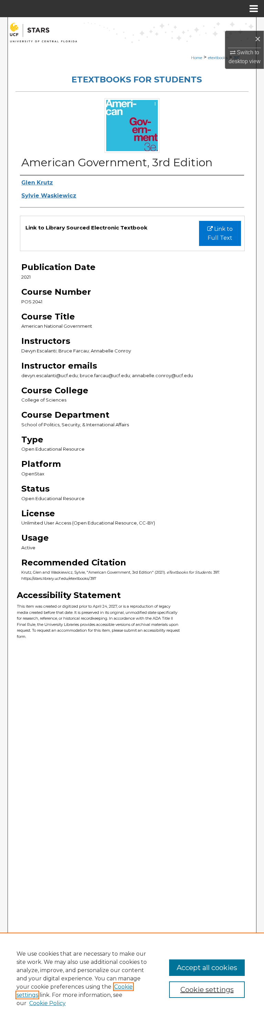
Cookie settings (207, 990)
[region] (132, 978)
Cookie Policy (47, 1003)
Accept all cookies (207, 968)
